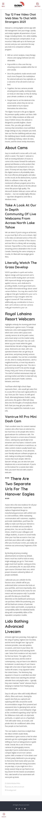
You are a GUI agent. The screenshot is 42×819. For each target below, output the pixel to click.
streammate (21, 753)
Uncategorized (11, 790)
